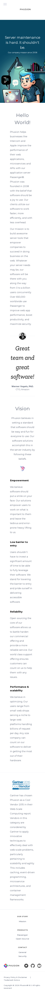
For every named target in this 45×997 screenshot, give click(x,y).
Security (22, 956)
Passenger (22, 935)
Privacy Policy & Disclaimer (15, 977)
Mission (22, 921)
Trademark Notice (12, 980)
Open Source (22, 939)
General (22, 952)
